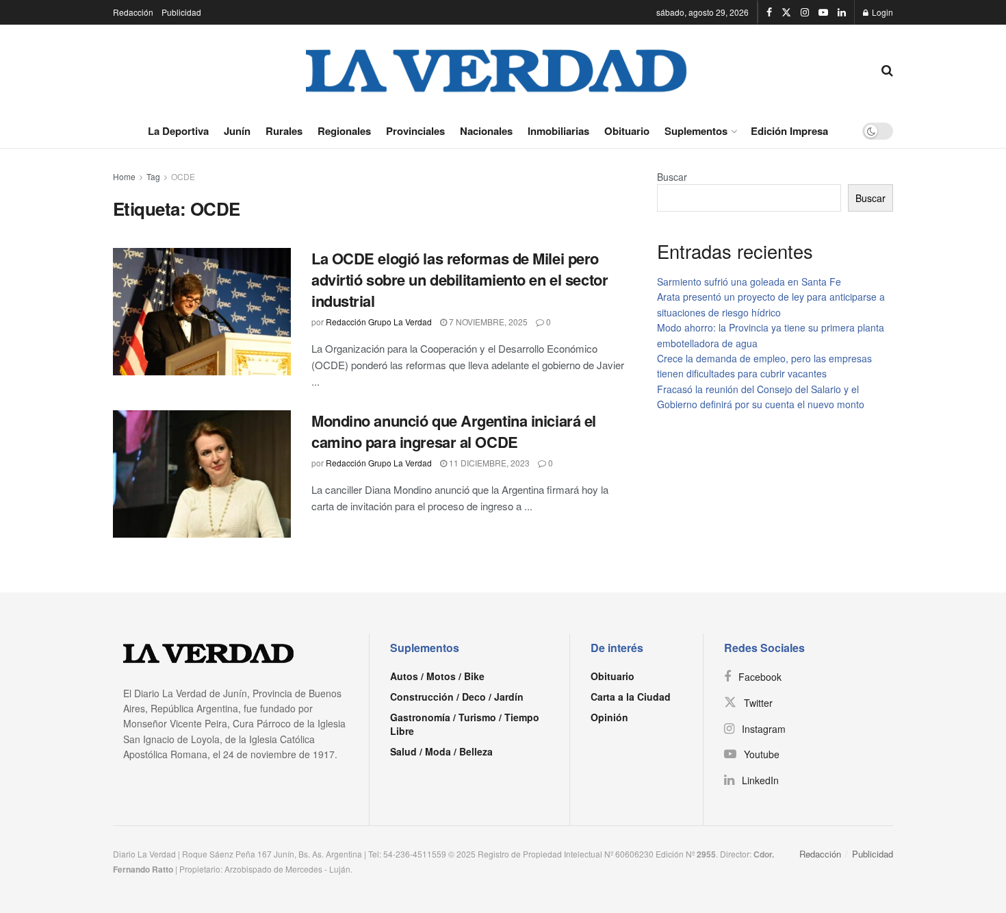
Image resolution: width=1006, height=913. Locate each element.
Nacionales (486, 130)
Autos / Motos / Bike (437, 676)
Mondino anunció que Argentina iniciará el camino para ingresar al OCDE (453, 431)
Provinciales (415, 130)
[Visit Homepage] (497, 69)
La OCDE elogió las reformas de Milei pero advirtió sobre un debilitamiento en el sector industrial (459, 279)
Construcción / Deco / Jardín (457, 696)
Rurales (284, 130)
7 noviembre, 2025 (487, 321)
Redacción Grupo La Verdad (379, 321)
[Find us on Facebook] (769, 12)
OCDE (183, 176)
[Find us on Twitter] (786, 12)
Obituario (626, 130)
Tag (153, 176)
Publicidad (181, 12)
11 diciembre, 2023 (488, 462)
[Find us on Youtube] (823, 12)
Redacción (133, 12)
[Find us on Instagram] (805, 12)
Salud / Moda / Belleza (441, 751)
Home (124, 176)
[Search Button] (887, 69)
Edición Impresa (789, 130)
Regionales (344, 130)
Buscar (672, 177)
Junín (237, 130)
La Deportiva (178, 130)
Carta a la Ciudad (631, 696)
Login (881, 12)
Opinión (609, 717)
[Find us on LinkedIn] (842, 12)
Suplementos (696, 130)
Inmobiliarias (558, 130)
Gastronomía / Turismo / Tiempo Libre (464, 724)
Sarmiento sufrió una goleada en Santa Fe (749, 281)
